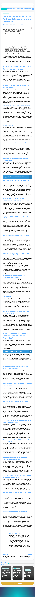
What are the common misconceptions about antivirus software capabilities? (16, 48)
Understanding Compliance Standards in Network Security (17, 574)
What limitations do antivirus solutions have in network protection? (15, 46)
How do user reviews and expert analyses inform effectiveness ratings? (15, 41)
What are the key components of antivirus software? (12, 31)
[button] (11, 549)
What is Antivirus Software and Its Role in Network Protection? (14, 29)
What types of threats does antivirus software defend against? (14, 34)
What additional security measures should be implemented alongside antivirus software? (18, 51)
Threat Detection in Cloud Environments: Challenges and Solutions (17, 8)
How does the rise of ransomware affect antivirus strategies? (14, 45)
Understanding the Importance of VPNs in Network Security (6, 574)
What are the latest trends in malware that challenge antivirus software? (15, 44)
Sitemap (28, 4)
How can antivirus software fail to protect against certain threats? (15, 47)
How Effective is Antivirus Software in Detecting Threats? (13, 36)
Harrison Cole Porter (14, 533)
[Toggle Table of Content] (30, 28)
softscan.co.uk (9, 5)
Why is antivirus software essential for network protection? (13, 33)
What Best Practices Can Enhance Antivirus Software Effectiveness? (15, 49)
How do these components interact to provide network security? (14, 32)
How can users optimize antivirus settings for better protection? (14, 50)
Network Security (6, 13)
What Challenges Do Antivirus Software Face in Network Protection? (15, 42)
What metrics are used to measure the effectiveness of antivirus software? (16, 37)
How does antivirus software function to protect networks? (13, 30)
